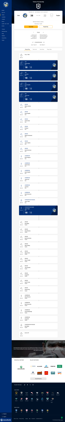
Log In (4, 416)
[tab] (27, 49)
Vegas (3, 40)
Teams (3, 19)
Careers (26, 418)
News (3, 10)
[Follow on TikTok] (24, 385)
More (3, 25)
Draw (3, 14)
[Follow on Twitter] (30, 385)
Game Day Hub (5, 23)
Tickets (3, 29)
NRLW (3, 21)
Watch (3, 12)
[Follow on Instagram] (33, 385)
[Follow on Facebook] (27, 385)
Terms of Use (16, 418)
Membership (4, 31)
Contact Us (33, 418)
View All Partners (38, 378)
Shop (3, 33)
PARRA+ (3, 35)
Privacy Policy (21, 418)
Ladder (3, 17)
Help (29, 418)
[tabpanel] (38, 196)
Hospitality (4, 37)
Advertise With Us (39, 418)
